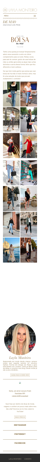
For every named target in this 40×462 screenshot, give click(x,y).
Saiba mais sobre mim (20, 375)
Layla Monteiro (15, 459)
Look (13, 25)
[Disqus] (20, 290)
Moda (18, 25)
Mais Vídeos (20, 417)
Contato (27, 459)
